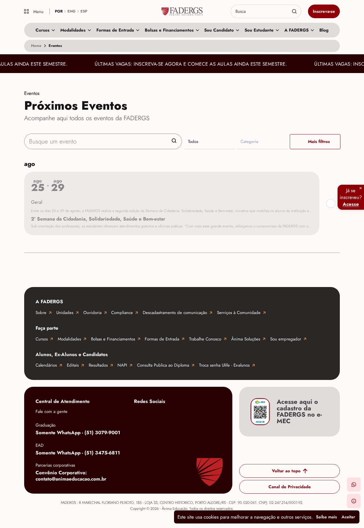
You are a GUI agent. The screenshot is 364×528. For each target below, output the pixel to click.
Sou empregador (285, 339)
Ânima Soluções (245, 339)
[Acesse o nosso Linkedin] (185, 414)
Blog (323, 30)
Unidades (64, 312)
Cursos (42, 30)
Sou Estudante (259, 30)
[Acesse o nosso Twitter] (208, 414)
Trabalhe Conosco (205, 339)
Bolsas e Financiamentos (169, 30)
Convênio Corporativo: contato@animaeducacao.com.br (71, 475)
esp (83, 11)
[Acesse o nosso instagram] (162, 414)
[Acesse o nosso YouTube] (139, 432)
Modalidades (73, 30)
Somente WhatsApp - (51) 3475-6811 (78, 453)
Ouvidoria (92, 312)
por (59, 11)
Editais (73, 365)
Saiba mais (326, 517)
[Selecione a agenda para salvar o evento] (330, 203)
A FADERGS (296, 30)
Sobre (41, 312)
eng (71, 11)
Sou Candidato (219, 30)
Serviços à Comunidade (238, 312)
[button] (354, 484)
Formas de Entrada (115, 30)
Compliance (122, 312)
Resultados (98, 365)
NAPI (122, 365)
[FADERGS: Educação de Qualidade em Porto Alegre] (182, 11)
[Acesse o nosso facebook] (139, 414)
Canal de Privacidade (289, 487)
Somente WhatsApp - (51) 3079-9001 (78, 432)
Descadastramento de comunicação (175, 312)
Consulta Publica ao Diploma (163, 365)
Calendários (46, 365)
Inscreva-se (324, 11)
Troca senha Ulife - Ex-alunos (224, 365)
